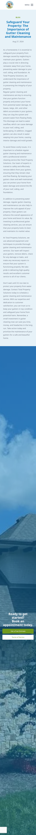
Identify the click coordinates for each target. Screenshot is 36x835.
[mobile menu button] (32, 4)
